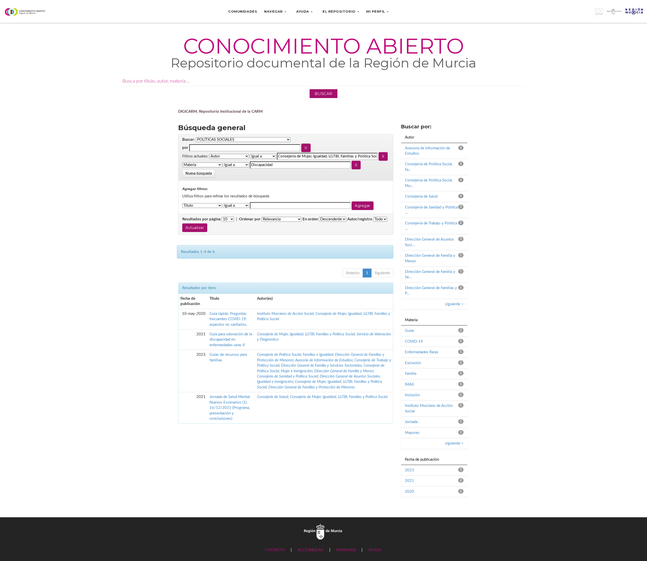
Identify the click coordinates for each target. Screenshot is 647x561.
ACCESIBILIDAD (310, 550)
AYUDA (374, 550)
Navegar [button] (274, 11)
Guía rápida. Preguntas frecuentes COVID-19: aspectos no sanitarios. (228, 319)
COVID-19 (414, 341)
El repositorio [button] (339, 11)
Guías (409, 331)
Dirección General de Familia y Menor (343, 371)
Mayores (412, 433)
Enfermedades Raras (421, 352)
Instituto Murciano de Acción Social (285, 314)
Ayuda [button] (303, 11)
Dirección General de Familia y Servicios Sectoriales (321, 365)
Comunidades (242, 11)
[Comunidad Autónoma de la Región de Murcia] (323, 531)
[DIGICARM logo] (54, 12)
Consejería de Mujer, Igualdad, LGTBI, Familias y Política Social (306, 334)
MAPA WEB (346, 550)
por (185, 148)
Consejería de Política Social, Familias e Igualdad (295, 355)
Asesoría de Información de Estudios (323, 360)
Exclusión (413, 363)
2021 (409, 481)
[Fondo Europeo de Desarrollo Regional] (566, 14)
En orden (310, 219)
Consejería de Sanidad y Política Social (287, 376)
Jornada (411, 422)
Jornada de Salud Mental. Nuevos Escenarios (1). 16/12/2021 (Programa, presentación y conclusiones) (230, 407)
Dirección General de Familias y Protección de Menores (311, 387)
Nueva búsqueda (199, 173)
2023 (409, 470)
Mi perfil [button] (376, 11)
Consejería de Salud (272, 397)
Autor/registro (359, 219)
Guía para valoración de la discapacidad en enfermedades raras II (231, 339)
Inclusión (412, 395)
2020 (409, 492)
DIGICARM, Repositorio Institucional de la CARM (220, 111)
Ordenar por (250, 219)
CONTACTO (275, 550)
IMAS (409, 384)
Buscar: (188, 140)
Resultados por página (201, 219)
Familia (410, 374)
